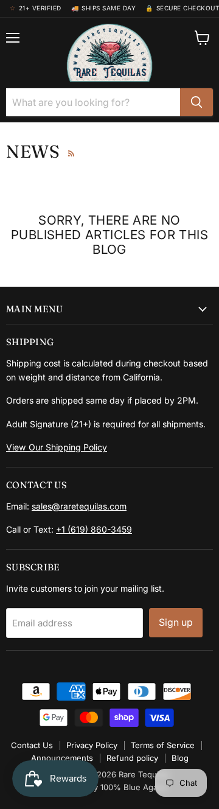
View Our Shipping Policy (56, 447)
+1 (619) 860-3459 (94, 529)
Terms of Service (163, 745)
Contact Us (32, 745)
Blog (180, 758)
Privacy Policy (91, 745)
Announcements (62, 758)
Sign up (176, 622)
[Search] (196, 102)
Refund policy (132, 758)
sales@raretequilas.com (79, 506)
